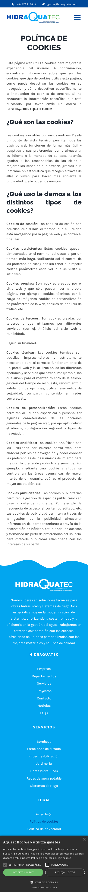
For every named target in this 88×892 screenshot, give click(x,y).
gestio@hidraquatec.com (62, 4)
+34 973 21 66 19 (26, 4)
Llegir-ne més (63, 857)
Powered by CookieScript (44, 887)
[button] (25, 864)
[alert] (44, 864)
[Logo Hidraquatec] (34, 17)
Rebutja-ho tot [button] (65, 872)
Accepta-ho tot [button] (23, 872)
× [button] (84, 839)
